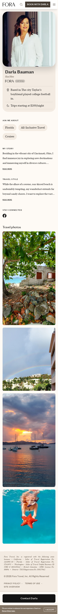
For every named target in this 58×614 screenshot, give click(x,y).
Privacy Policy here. (8, 611)
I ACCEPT (50, 610)
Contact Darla (29, 598)
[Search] (21, 4)
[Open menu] (54, 4)
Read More (7, 169)
